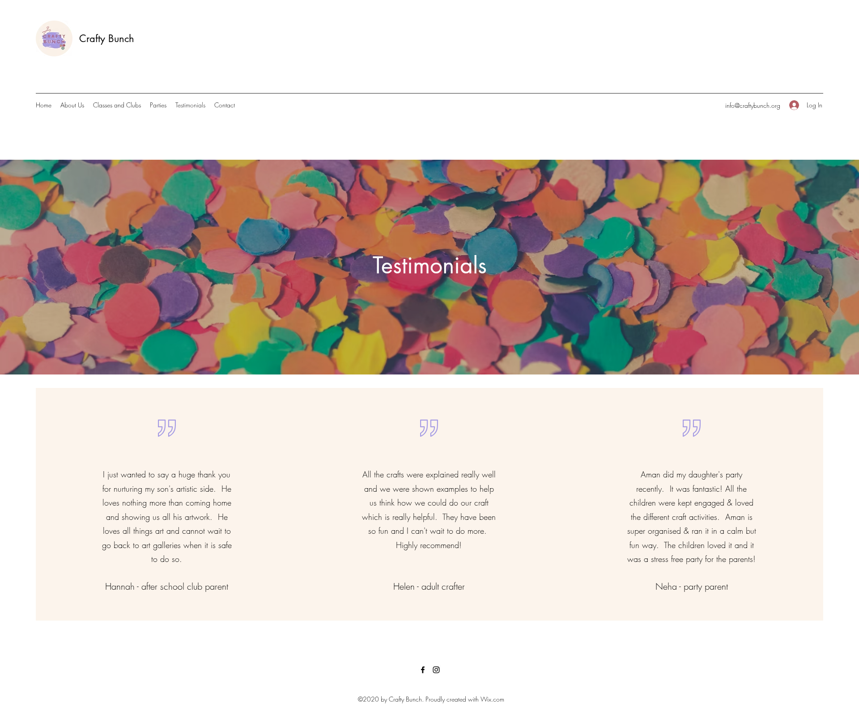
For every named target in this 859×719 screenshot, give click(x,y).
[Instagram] (436, 669)
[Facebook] (422, 669)
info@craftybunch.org (752, 105)
